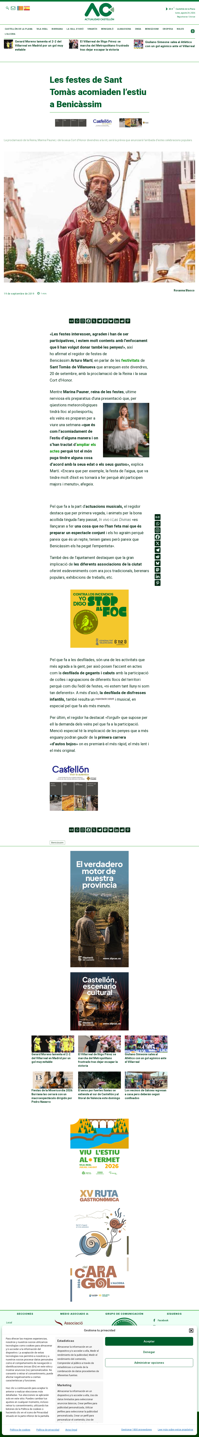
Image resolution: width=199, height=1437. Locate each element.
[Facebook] (88, 321)
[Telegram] (99, 321)
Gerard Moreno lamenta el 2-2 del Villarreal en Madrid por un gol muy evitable (39, 45)
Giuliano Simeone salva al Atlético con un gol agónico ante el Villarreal (145, 1058)
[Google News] (71, 321)
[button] (191, 1331)
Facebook (163, 1320)
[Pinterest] (127, 321)
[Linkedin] (116, 321)
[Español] (27, 7)
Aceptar (149, 1341)
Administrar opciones (149, 1362)
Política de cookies (20, 1429)
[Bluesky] (110, 321)
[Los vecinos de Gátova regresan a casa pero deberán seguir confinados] (146, 1080)
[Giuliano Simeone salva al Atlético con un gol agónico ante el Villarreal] (138, 44)
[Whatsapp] (77, 321)
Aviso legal (71, 1429)
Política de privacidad (47, 1429)
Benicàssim (57, 842)
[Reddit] (122, 321)
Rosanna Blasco (184, 290)
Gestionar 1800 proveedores (136, 1429)
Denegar (149, 1352)
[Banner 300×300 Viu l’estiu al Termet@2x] (99, 1148)
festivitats (130, 360)
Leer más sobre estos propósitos (175, 1429)
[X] (94, 321)
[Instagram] (82, 321)
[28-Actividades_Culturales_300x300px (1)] (99, 1029)
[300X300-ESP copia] (99, 646)
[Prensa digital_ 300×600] (99, 1243)
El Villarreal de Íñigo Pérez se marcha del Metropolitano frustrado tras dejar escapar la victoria (104, 45)
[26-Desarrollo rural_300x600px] (99, 966)
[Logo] (99, 12)
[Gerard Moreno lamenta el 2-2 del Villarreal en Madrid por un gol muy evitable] (8, 44)
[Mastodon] (105, 321)
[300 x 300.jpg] (74, 809)
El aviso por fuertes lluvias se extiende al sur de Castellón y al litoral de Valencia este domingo (99, 1094)
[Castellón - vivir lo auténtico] (99, 126)
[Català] (20, 7)
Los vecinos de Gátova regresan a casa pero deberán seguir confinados (145, 1094)
